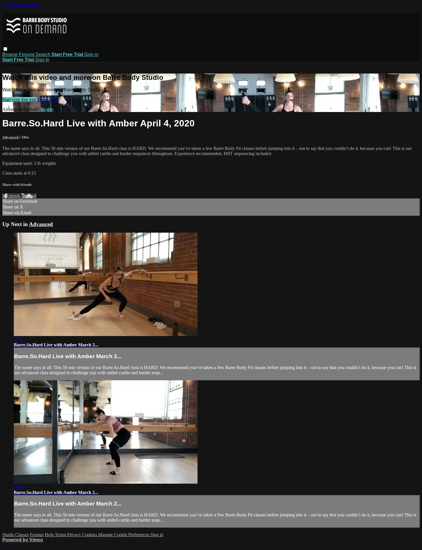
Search (43, 54)
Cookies (90, 534)
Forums (27, 54)
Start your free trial (19, 99)
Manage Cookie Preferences (124, 534)
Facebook (11, 195)
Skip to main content (21, 4)
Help (50, 534)
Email (31, 195)
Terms (61, 534)
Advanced (10, 137)
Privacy (74, 534)
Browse (10, 54)
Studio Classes (15, 534)
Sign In (42, 59)
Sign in (91, 54)
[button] (5, 49)
